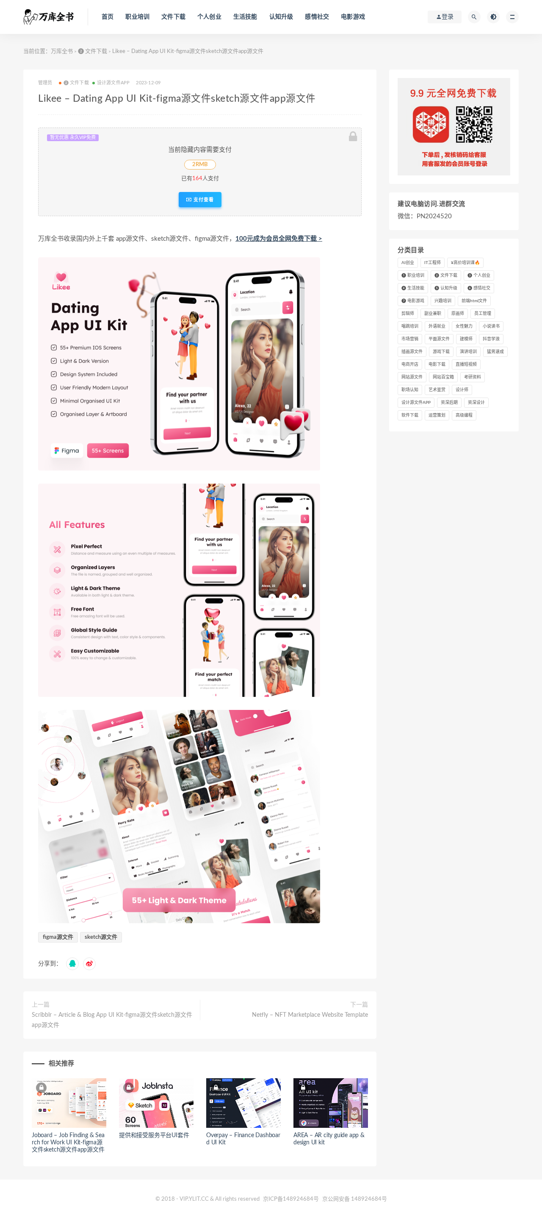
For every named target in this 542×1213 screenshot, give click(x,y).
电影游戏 (353, 17)
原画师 (457, 314)
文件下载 (173, 17)
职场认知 (409, 390)
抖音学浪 (491, 339)
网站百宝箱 (443, 377)
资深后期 (449, 403)
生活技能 (245, 17)
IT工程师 (432, 263)
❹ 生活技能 (412, 288)
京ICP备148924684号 (291, 1199)
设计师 (462, 390)
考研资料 (472, 377)
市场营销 (409, 339)
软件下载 (409, 415)
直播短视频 (466, 364)
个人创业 (209, 17)
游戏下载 (441, 352)
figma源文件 (58, 937)
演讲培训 (468, 352)
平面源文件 (439, 339)
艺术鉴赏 (437, 390)
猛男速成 (495, 352)
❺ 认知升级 (445, 288)
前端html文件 (474, 301)
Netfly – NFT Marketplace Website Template (310, 1015)
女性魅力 (464, 326)
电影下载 (437, 364)
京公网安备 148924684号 (354, 1199)
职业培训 (137, 17)
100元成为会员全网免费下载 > (278, 239)
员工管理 (482, 314)
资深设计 (476, 403)
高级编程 (464, 415)
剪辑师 (407, 314)
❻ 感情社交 (478, 288)
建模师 (466, 339)
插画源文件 (412, 352)
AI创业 (407, 263)
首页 (107, 17)
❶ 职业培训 (412, 275)
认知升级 (281, 17)
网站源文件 (412, 377)
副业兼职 (432, 314)
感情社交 (317, 17)
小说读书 (491, 326)
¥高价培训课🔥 (465, 263)
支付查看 (203, 199)
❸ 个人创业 (478, 275)
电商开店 (409, 364)
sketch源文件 (101, 937)
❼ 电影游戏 (412, 301)
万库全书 (62, 51)
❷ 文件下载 (92, 51)
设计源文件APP (113, 83)
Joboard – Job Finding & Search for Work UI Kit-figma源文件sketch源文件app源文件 (68, 1142)
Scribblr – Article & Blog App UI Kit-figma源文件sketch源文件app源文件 (112, 1020)
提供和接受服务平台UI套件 (154, 1135)
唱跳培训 (409, 326)
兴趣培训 (442, 301)
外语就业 (437, 326)
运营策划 (437, 415)
